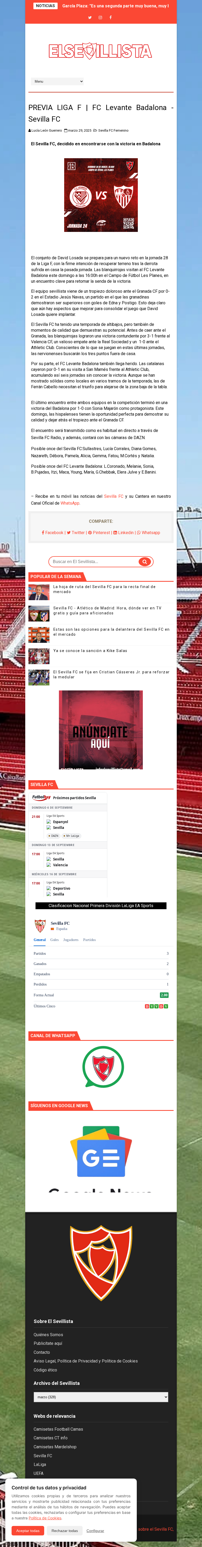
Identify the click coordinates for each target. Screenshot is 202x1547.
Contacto (42, 1352)
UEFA (38, 1473)
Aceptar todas (27, 1531)
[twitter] (90, 18)
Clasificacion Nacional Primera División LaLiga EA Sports (101, 905)
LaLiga (40, 1464)
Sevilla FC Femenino (113, 130)
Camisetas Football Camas (58, 1429)
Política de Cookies (45, 1518)
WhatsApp (69, 503)
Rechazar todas (65, 1531)
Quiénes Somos (48, 1334)
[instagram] (100, 18)
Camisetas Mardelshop (55, 1446)
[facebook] (110, 18)
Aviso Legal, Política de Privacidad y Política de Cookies (86, 1361)
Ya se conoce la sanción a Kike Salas (90, 651)
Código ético (45, 1369)
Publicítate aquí (48, 1343)
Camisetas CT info (51, 1437)
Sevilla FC (113, 496)
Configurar (95, 1531)
